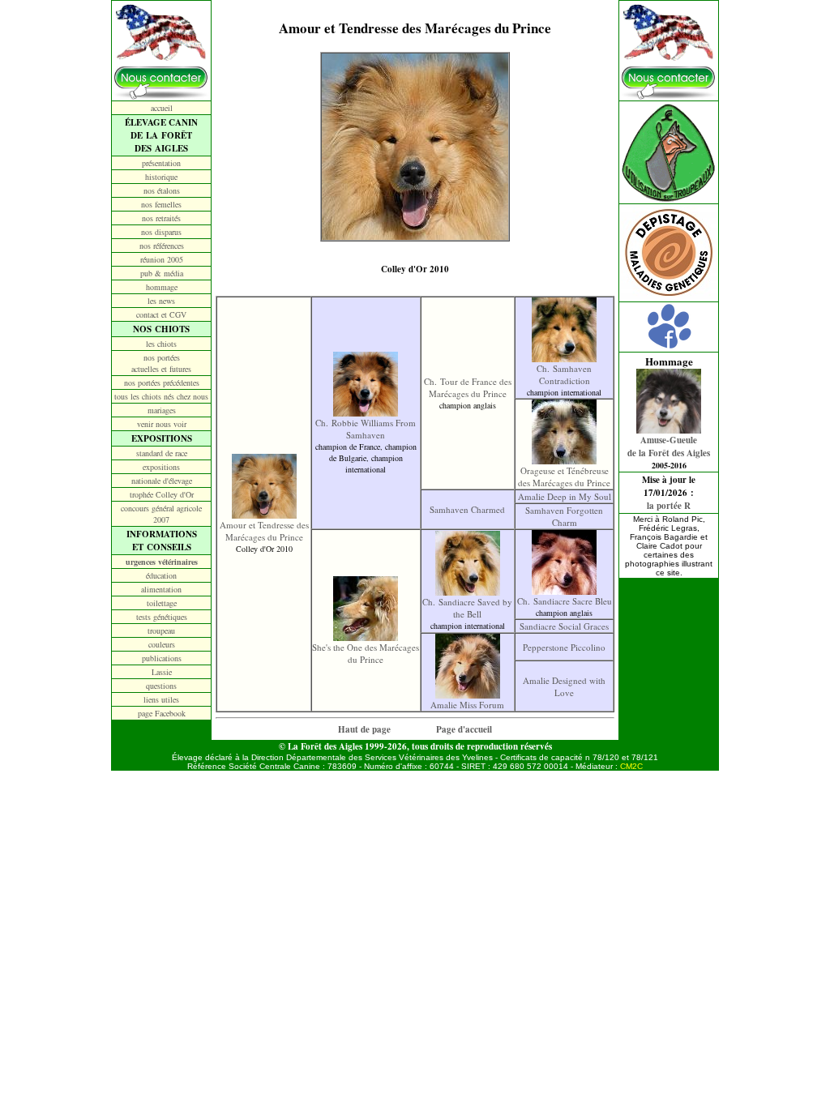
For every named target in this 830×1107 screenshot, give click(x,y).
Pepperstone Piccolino (564, 647)
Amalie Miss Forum (467, 705)
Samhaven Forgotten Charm (564, 516)
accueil (162, 107)
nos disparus (161, 231)
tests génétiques (161, 616)
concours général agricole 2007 (161, 513)
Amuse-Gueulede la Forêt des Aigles (668, 446)
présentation (161, 163)
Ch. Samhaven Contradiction (564, 374)
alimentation (161, 589)
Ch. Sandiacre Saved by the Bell (467, 608)
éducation (161, 575)
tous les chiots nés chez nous (161, 396)
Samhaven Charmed (467, 509)
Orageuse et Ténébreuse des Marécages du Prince (564, 476)
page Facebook (162, 713)
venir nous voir (161, 424)
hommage (162, 287)
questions (161, 685)
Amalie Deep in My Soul (564, 496)
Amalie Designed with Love (564, 686)
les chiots (161, 343)
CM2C (631, 766)
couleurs (161, 644)
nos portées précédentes (161, 382)
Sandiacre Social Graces (564, 626)
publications (162, 658)
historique (161, 176)
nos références (161, 245)
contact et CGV (161, 314)
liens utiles (161, 699)
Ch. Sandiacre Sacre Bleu (564, 601)
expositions (161, 466)
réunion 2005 (161, 259)
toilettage (162, 603)
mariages (162, 410)
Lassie (162, 671)
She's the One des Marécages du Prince (365, 653)
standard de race (161, 453)
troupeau (161, 630)
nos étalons (161, 190)
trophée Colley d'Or (162, 494)
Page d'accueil (464, 729)
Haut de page (364, 729)
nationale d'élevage (161, 480)
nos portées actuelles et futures (161, 363)
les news (161, 300)
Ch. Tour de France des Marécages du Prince (467, 387)
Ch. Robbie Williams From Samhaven (365, 429)
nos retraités (161, 218)
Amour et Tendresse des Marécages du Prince (264, 531)
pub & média (161, 273)
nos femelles (161, 204)
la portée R (669, 505)
